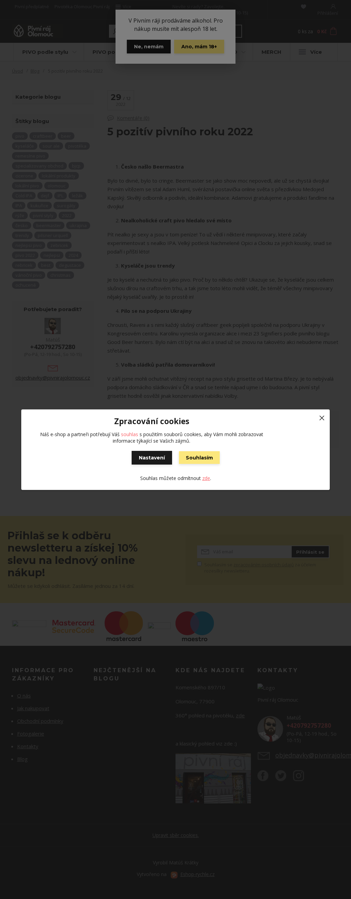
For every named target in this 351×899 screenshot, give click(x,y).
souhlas (129, 434)
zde (206, 478)
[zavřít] (321, 416)
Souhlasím (199, 458)
